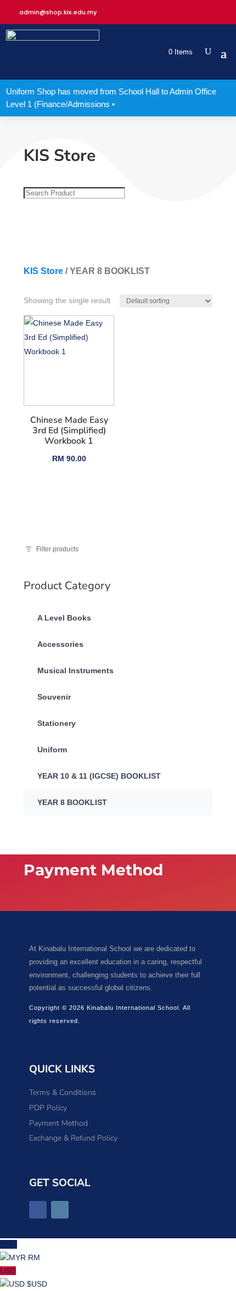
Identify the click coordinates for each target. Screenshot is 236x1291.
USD (23, 1277)
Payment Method (58, 1123)
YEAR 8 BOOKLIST (72, 802)
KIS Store (43, 271)
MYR (20, 1251)
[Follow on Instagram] (60, 1210)
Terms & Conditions (62, 1092)
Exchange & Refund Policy (73, 1138)
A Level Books (64, 617)
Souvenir (54, 696)
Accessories (60, 644)
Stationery (56, 723)
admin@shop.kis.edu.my (58, 12)
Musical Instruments (75, 670)
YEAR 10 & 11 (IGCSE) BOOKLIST (99, 776)
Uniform (52, 749)
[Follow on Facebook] (38, 1210)
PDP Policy (48, 1108)
